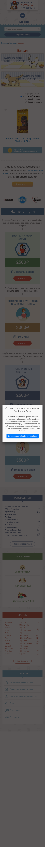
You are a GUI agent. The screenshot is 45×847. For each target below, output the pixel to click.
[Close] (42, 405)
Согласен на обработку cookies (22, 436)
